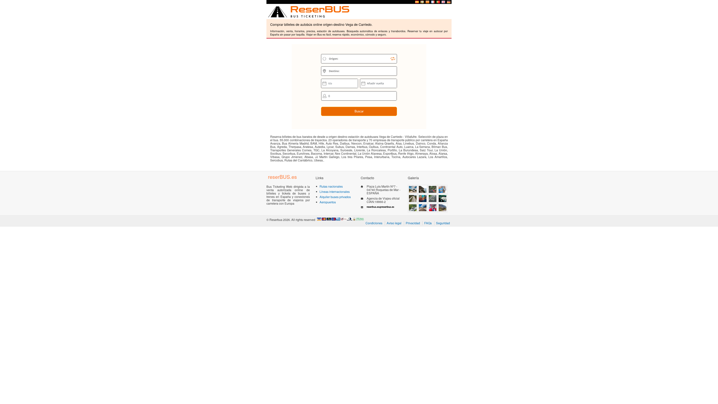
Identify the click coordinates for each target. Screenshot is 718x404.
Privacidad (413, 223)
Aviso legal (394, 223)
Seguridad (443, 223)
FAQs (428, 223)
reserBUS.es (282, 176)
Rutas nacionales (331, 186)
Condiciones (374, 223)
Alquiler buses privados (335, 197)
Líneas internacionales (335, 191)
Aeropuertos (328, 202)
